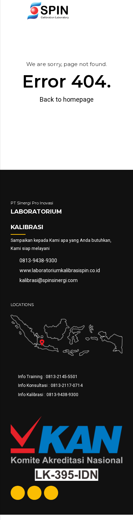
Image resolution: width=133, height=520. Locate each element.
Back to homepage (67, 99)
